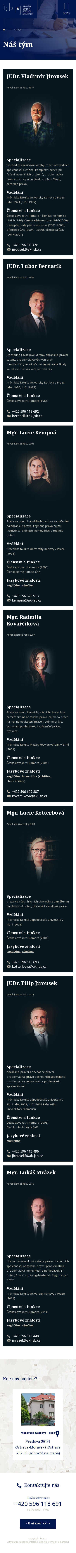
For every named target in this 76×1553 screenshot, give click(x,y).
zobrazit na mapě (44, 1453)
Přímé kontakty (38, 1523)
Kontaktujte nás (41, 1485)
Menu (66, 12)
